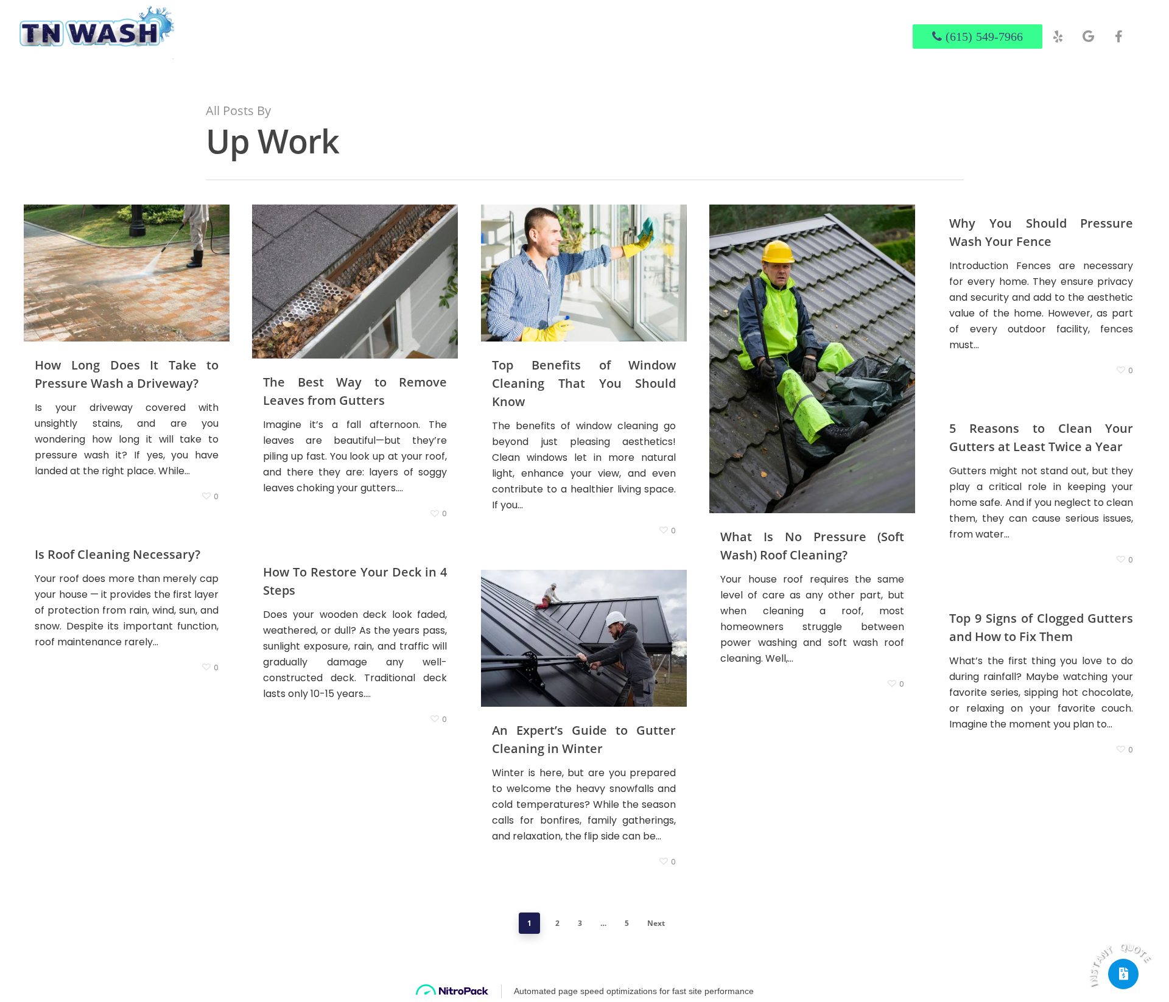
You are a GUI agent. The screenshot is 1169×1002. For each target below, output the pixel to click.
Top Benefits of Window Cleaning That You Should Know (584, 383)
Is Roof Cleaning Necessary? (117, 554)
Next (656, 923)
